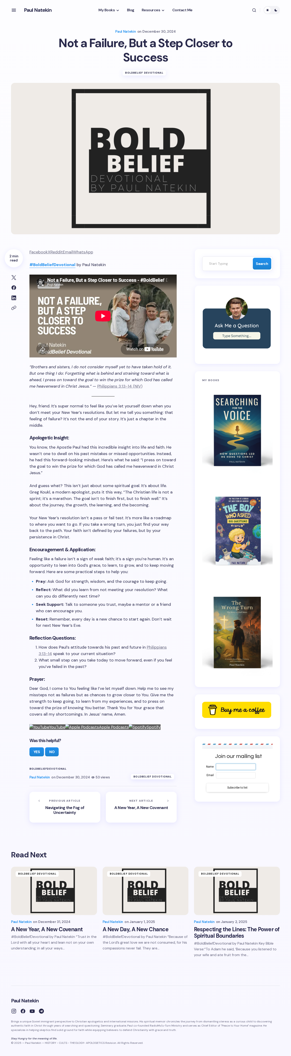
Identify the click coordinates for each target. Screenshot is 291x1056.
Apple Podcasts (114, 727)
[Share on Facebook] (14, 288)
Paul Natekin (38, 10)
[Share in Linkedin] (14, 298)
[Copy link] (14, 308)
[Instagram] (13, 1011)
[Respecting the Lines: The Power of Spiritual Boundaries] (237, 891)
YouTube (57, 727)
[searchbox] (226, 264)
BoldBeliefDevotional (48, 768)
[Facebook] (23, 1011)
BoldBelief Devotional (144, 72)
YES (37, 751)
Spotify (154, 727)
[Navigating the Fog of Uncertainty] (64, 807)
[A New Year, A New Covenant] (141, 807)
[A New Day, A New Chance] (146, 891)
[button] (14, 10)
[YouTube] (32, 1011)
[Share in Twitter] (14, 278)
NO (52, 751)
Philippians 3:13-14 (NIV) (119, 386)
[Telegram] (41, 1011)
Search (262, 263)
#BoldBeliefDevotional (52, 264)
